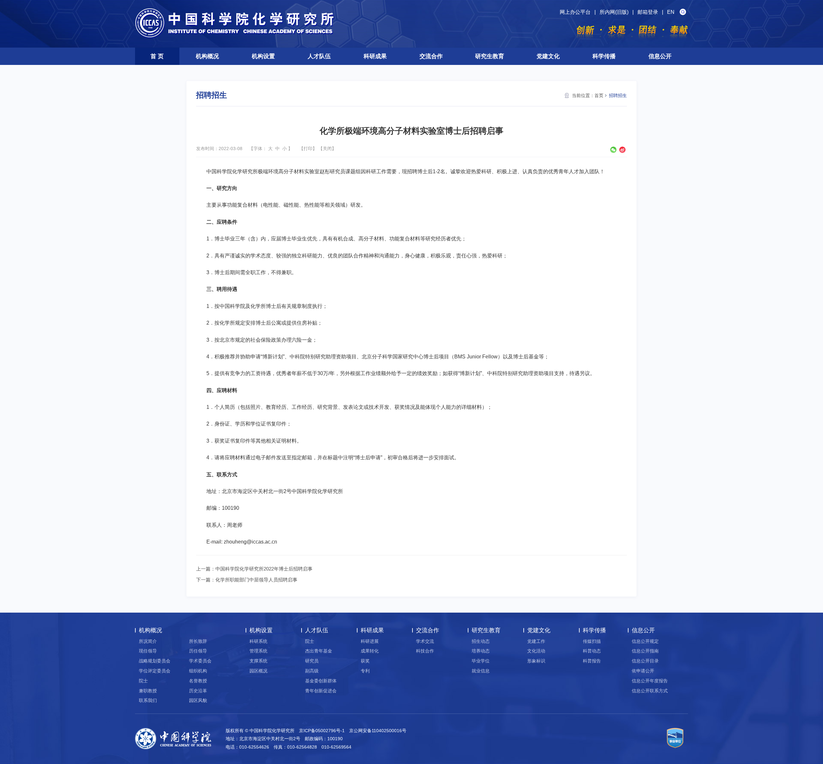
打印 (307, 148)
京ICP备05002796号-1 (322, 730)
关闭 (327, 148)
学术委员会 (200, 660)
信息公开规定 (645, 641)
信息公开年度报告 (650, 680)
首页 (598, 95)
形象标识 (536, 660)
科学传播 (604, 56)
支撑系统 (258, 660)
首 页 (157, 56)
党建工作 (536, 641)
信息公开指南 (645, 650)
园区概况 (258, 670)
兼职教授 (148, 690)
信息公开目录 (645, 660)
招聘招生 (618, 95)
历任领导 (198, 650)
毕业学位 (481, 660)
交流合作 (431, 56)
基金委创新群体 (321, 680)
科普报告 (592, 660)
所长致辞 (198, 641)
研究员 (312, 660)
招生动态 (481, 641)
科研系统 (258, 641)
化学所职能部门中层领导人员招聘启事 (256, 579)
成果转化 (370, 650)
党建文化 (548, 56)
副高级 (312, 670)
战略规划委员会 (154, 660)
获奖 (365, 660)
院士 (143, 680)
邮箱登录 (648, 12)
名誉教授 (198, 680)
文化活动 (536, 650)
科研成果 (375, 56)
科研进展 (370, 641)
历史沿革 (198, 690)
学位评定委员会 (154, 670)
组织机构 (198, 670)
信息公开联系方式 (650, 690)
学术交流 (425, 641)
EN (670, 12)
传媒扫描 (592, 641)
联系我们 (148, 700)
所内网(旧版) (614, 12)
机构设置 (263, 56)
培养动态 (481, 650)
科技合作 (425, 650)
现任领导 (148, 650)
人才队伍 (319, 56)
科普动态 (592, 650)
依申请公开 (643, 670)
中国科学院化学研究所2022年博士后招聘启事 (263, 568)
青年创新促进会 (321, 690)
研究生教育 (489, 56)
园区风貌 (198, 700)
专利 (365, 670)
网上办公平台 (575, 12)
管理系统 (258, 650)
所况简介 (148, 641)
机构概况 (207, 56)
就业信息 (481, 670)
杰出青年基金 (318, 650)
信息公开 (660, 56)
